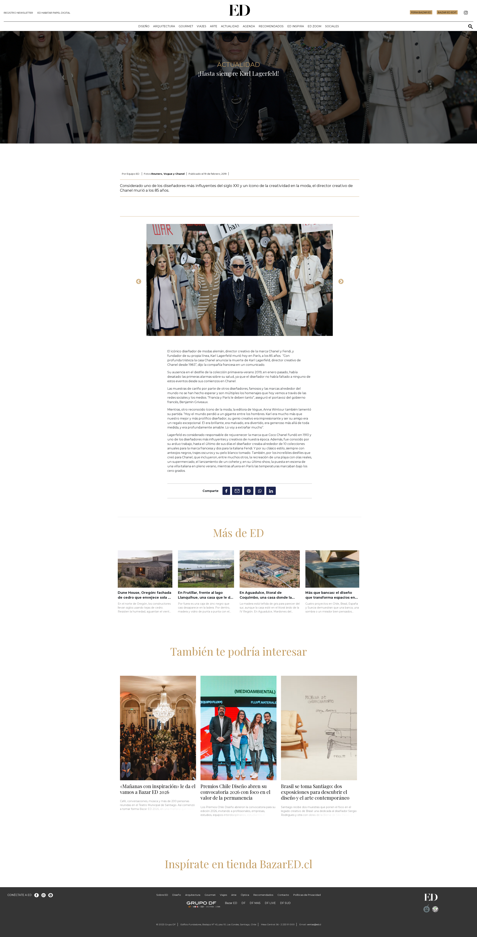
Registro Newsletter (18, 12)
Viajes (201, 26)
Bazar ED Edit (447, 12)
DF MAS (255, 903)
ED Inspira (295, 26)
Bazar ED (231, 903)
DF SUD (285, 903)
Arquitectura (164, 26)
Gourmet (186, 26)
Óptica (245, 894)
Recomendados (271, 26)
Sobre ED (162, 894)
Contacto (283, 894)
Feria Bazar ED (421, 12)
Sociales (332, 26)
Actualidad (230, 26)
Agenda (249, 26)
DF (243, 903)
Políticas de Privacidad (307, 894)
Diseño (143, 26)
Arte (213, 26)
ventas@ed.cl (314, 924)
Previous (137, 280)
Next (340, 280)
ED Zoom (314, 26)
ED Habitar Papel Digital (53, 12)
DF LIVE (270, 903)
